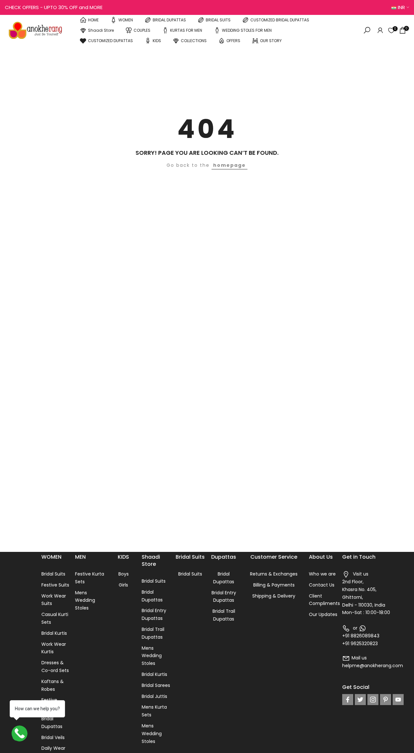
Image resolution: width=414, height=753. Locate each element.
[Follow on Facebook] (347, 699)
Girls (123, 585)
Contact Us (321, 585)
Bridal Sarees (156, 685)
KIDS (157, 40)
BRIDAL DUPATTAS (169, 20)
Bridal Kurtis (54, 633)
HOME (93, 20)
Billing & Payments (274, 585)
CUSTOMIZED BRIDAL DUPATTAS (279, 20)
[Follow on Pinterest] (385, 699)
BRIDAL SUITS (218, 20)
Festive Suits (55, 585)
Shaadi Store (101, 30)
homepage (229, 165)
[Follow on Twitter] (360, 699)
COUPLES (142, 30)
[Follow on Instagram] (372, 699)
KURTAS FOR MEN (186, 30)
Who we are (322, 574)
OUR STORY (271, 40)
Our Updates (323, 614)
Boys (123, 574)
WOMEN (125, 20)
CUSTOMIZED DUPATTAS (110, 40)
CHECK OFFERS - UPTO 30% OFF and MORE (54, 7)
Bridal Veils (53, 737)
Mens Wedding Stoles (85, 600)
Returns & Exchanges (274, 574)
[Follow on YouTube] (398, 699)
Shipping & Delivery (273, 596)
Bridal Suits (53, 574)
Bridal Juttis (154, 696)
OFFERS (233, 40)
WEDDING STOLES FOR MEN (247, 30)
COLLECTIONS (194, 40)
